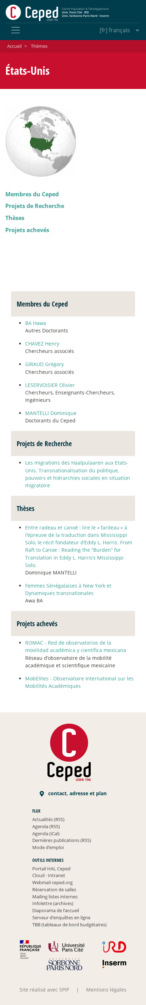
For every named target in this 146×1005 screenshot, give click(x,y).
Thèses (14, 218)
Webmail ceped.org (52, 882)
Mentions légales (106, 989)
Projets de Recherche (34, 206)
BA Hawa (35, 323)
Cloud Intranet (48, 875)
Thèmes (39, 46)
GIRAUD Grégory (44, 364)
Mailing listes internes (55, 896)
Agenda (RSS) (46, 826)
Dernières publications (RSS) (61, 840)
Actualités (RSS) (48, 819)
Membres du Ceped (32, 194)
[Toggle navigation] (16, 30)
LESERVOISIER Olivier (50, 385)
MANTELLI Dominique (51, 413)
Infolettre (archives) (52, 903)
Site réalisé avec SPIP (44, 989)
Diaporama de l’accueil (55, 910)
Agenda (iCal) (46, 833)
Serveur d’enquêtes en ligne (61, 917)
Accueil (14, 46)
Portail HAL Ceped (51, 868)
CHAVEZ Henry (42, 343)
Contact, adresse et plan (77, 793)
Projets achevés (27, 230)
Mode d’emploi (48, 847)
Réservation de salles (54, 889)
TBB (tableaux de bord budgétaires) (69, 924)
